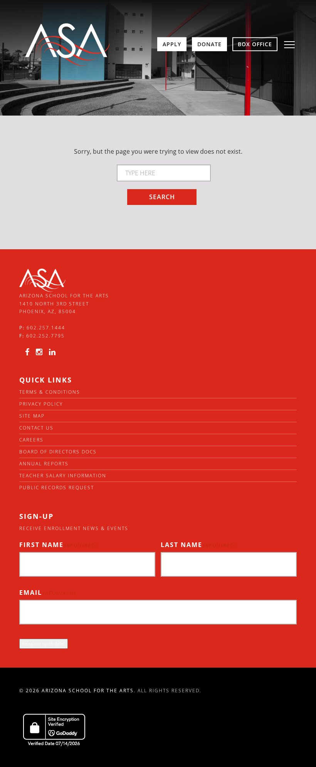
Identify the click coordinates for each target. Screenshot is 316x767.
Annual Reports (44, 463)
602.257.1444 (46, 327)
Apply (172, 44)
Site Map (32, 416)
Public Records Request (56, 487)
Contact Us (36, 428)
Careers (31, 439)
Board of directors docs (58, 451)
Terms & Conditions (49, 392)
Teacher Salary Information (62, 475)
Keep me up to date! (43, 643)
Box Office (255, 44)
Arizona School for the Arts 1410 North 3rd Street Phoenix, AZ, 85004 (64, 303)
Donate (209, 44)
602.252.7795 (45, 335)
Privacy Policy (41, 404)
